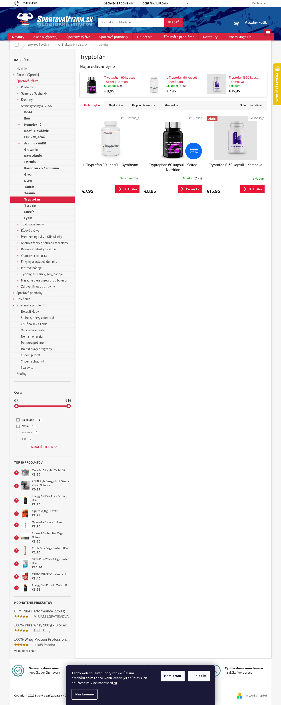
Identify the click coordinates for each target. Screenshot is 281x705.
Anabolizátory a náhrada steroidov (44, 243)
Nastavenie (84, 694)
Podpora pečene (32, 342)
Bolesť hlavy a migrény (36, 349)
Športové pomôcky (29, 293)
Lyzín (28, 218)
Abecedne (171, 105)
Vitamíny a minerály (34, 255)
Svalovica (27, 367)
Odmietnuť (172, 676)
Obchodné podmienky (119, 4)
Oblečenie (23, 299)
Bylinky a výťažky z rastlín (38, 249)
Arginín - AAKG (35, 143)
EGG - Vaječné (34, 137)
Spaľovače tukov (32, 224)
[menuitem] (18, 37)
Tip (26, 439)
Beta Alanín (33, 156)
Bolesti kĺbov (30, 311)
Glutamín (31, 149)
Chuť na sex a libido (34, 324)
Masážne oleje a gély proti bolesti (44, 280)
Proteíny (27, 87)
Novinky (22, 68)
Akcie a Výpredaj (27, 75)
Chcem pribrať (30, 355)
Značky (21, 374)
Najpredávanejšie (143, 105)
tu (115, 683)
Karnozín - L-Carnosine (41, 168)
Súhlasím (198, 676)
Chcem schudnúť (32, 361)
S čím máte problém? (30, 305)
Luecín (29, 212)
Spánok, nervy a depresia (38, 318)
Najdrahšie (116, 105)
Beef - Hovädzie (36, 131)
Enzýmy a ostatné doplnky (39, 261)
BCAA (28, 112)
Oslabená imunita (33, 330)
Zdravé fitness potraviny (38, 286)
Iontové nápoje (31, 268)
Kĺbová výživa (30, 230)
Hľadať (173, 22)
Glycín (29, 174)
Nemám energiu (32, 336)
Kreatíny (27, 99)
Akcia (28, 426)
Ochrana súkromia (155, 4)
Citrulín (30, 162)
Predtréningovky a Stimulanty (41, 237)
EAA (27, 118)
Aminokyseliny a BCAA (36, 106)
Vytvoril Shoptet (256, 696)
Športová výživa (27, 81)
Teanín (29, 193)
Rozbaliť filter (40, 447)
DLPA (28, 180)
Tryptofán (32, 199)
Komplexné (33, 124)
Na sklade (31, 420)
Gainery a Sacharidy (34, 93)
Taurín (29, 187)
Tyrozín (30, 205)
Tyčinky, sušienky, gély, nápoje (42, 274)
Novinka (29, 432)
